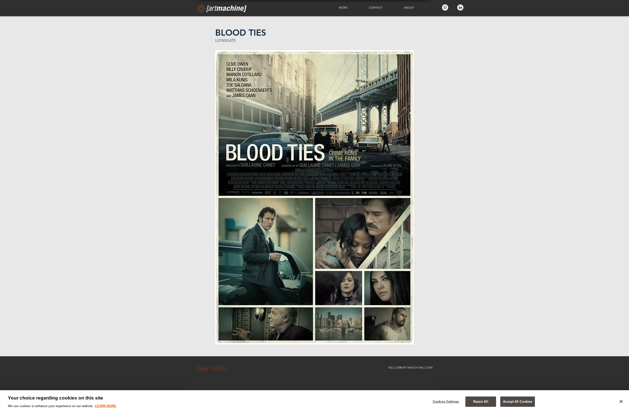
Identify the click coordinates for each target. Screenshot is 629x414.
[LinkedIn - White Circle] (460, 7)
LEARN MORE (105, 406)
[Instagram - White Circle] (445, 7)
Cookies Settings (446, 401)
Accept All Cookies (517, 401)
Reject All (480, 401)
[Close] (621, 401)
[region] (314, 402)
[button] (350, 8)
